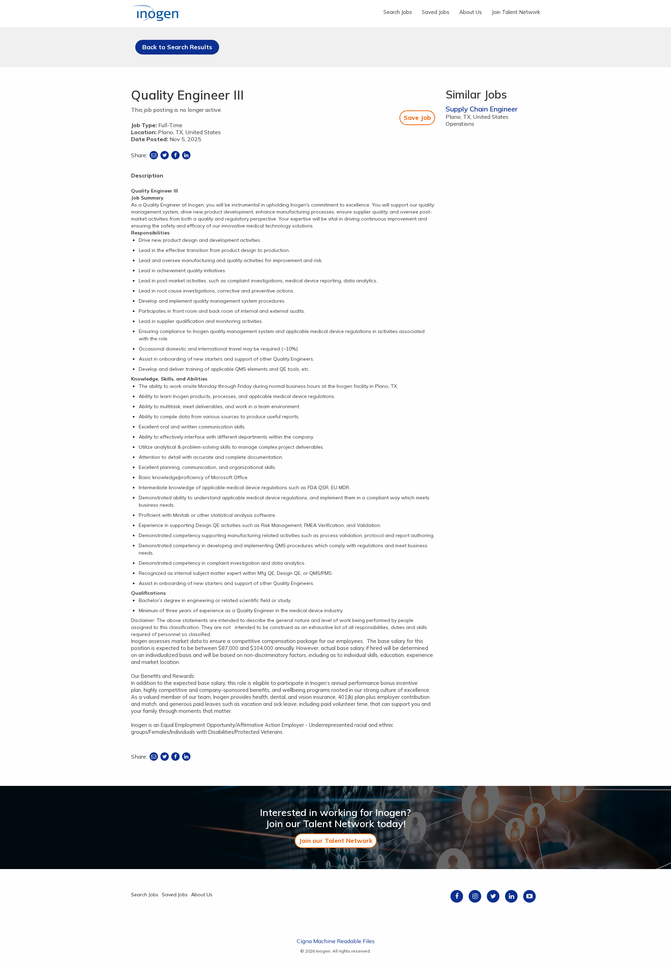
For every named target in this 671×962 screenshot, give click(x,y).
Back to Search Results (177, 47)
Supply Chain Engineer (482, 108)
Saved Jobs (435, 12)
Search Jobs (397, 12)
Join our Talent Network (336, 841)
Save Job (417, 118)
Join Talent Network (516, 12)
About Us (470, 12)
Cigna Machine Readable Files (336, 941)
